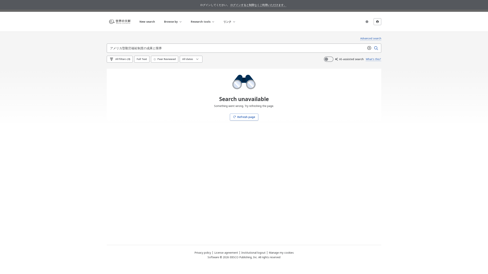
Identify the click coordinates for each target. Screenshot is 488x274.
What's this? (373, 59)
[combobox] (236, 48)
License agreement (226, 252)
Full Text (142, 59)
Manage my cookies (281, 252)
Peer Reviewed (166, 59)
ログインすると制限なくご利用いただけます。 (258, 5)
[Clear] (369, 48)
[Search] (376, 48)
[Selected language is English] (367, 21)
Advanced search (370, 38)
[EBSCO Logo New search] (120, 22)
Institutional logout (253, 252)
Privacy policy (202, 252)
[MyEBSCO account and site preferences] (377, 21)
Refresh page (246, 117)
